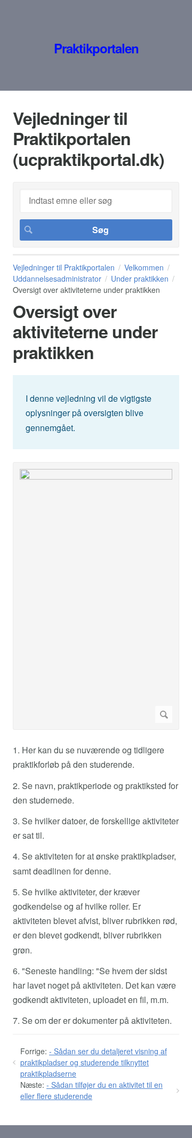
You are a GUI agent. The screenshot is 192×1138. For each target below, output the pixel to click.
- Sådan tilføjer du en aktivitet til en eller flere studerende (91, 1090)
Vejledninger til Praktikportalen (64, 267)
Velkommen (144, 267)
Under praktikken (140, 278)
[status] (96, 412)
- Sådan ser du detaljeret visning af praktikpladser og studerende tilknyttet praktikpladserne (93, 1062)
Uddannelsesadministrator (57, 278)
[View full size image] (96, 596)
